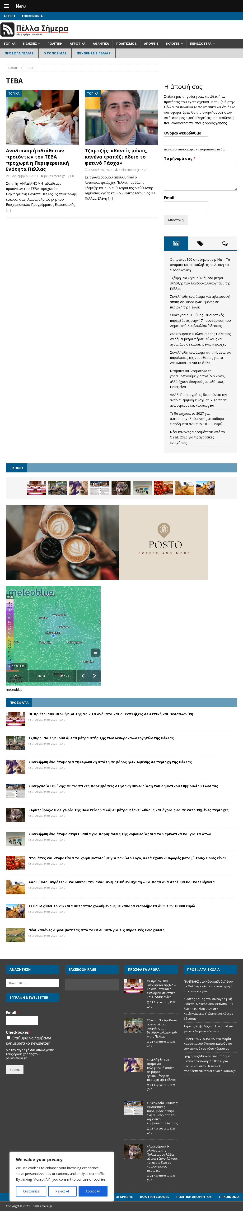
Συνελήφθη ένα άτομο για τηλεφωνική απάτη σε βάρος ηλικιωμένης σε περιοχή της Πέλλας (200, 301)
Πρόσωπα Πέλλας (19, 53)
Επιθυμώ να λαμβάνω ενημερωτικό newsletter (28, 1040)
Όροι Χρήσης (122, 1197)
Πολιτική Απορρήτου (194, 1197)
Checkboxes (19, 1032)
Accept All (92, 1191)
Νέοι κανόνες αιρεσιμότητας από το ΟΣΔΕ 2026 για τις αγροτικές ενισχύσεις (197, 437)
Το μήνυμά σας (180, 158)
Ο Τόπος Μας (55, 53)
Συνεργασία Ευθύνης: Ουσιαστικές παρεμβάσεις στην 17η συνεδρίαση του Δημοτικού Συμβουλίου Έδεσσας (200, 320)
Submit (15, 1069)
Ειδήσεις (30, 43)
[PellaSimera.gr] (34, 36)
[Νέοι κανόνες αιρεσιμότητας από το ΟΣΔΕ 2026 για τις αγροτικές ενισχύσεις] (15, 935)
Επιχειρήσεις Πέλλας (93, 53)
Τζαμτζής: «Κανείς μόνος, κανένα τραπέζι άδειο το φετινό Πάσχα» (116, 156)
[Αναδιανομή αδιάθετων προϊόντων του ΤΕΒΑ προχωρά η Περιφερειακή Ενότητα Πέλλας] (42, 117)
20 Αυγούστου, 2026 (44, 839)
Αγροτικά (77, 43)
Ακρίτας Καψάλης (196, 1026)
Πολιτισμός (126, 43)
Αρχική (9, 16)
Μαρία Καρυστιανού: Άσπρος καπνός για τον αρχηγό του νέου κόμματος (208, 1044)
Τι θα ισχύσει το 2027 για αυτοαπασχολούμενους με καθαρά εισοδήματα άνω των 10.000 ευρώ (197, 418)
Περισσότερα (200, 43)
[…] (8, 210)
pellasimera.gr (54, 176)
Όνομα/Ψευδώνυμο (182, 133)
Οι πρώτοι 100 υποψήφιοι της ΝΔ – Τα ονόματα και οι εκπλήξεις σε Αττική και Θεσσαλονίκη (200, 264)
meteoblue (14, 689)
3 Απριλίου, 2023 (100, 170)
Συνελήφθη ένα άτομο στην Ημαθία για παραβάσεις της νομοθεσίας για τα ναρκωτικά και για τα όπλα (200, 357)
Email (169, 197)
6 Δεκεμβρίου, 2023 (24, 176)
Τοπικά (9, 43)
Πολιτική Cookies (154, 1197)
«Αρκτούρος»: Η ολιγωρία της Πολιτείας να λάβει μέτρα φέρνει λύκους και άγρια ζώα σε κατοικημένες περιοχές (200, 339)
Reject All (62, 1191)
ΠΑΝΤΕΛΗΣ (191, 981)
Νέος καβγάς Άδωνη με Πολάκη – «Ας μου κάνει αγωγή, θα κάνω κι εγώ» (209, 986)
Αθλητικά (101, 43)
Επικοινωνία (32, 16)
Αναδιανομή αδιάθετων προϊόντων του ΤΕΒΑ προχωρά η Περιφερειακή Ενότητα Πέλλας (37, 159)
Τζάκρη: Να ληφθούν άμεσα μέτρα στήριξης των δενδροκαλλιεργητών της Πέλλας (200, 283)
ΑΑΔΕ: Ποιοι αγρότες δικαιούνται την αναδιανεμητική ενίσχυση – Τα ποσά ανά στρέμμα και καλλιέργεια (198, 400)
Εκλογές (173, 43)
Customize (31, 1191)
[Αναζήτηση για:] (32, 982)
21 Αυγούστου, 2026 (44, 719)
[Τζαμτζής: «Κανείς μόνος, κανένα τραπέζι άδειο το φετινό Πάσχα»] (121, 117)
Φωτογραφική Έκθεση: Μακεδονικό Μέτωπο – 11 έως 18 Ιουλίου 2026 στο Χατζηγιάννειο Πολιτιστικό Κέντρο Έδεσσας (208, 1009)
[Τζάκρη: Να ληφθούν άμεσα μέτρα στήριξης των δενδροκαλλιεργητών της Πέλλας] (57, 488)
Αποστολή (176, 220)
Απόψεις (151, 43)
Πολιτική (54, 43)
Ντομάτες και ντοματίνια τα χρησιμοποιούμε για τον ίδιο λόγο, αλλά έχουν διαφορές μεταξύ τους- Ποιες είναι (127, 858)
